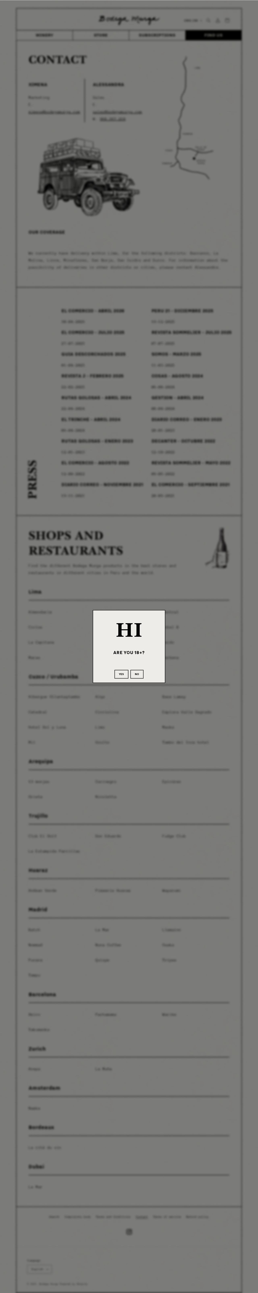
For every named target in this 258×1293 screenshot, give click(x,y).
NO (137, 674)
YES (121, 674)
